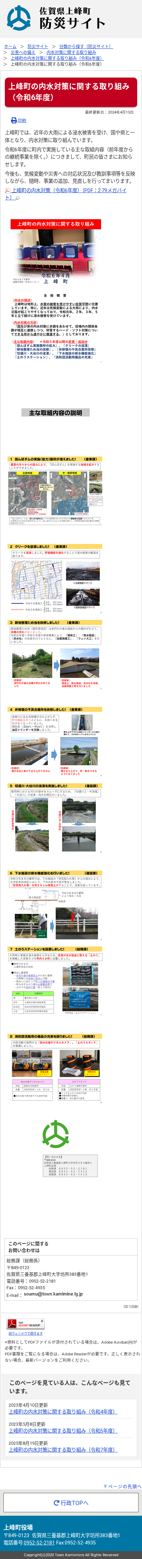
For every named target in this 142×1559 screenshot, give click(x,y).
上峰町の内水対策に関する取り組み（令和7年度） (63, 1450)
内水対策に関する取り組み (71, 52)
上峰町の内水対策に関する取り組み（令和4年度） (63, 1412)
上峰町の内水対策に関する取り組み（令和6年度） (57, 58)
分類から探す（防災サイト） (86, 46)
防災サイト (38, 46)
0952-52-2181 (39, 1543)
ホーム (10, 46)
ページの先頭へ (125, 1486)
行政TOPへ (74, 1503)
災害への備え (23, 52)
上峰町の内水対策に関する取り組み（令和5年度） (63, 1431)
